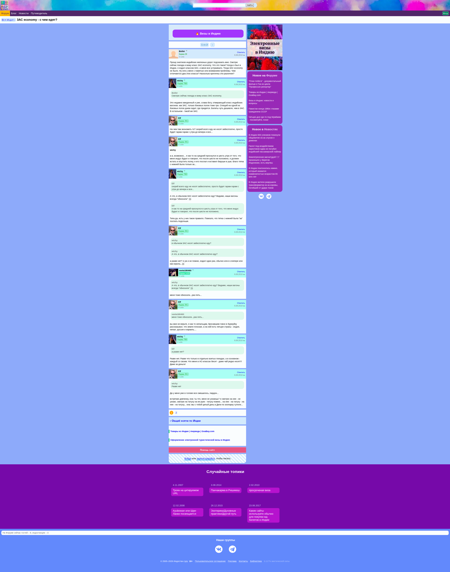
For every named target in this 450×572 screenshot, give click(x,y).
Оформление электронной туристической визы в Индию (200, 440)
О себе (181, 57)
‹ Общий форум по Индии (185, 420)
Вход (445, 13)
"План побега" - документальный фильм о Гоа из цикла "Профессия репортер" (265, 84)
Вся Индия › (8, 19)
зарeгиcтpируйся (206, 458)
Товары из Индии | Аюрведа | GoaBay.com (192, 431)
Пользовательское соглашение (210, 561)
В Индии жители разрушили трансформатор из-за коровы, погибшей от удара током (263, 185)
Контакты (243, 561)
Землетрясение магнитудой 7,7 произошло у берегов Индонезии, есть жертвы (264, 160)
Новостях (271, 129)
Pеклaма (232, 561)
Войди (187, 458)
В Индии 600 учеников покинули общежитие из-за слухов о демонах (264, 138)
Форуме (271, 75)
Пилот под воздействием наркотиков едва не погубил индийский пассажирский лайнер (265, 149)
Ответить (241, 52)
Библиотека (256, 561)
